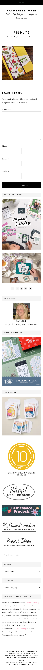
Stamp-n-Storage (32, 602)
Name (5, 146)
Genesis (21, 662)
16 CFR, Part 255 (20, 628)
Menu (21, 2)
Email (5, 158)
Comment (7, 109)
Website (5, 171)
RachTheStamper (21, 10)
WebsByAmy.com (27, 664)
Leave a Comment (29, 36)
